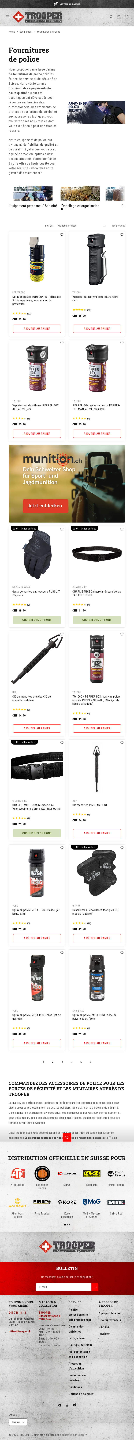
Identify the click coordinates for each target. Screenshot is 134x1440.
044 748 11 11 (17, 1312)
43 (81, 1061)
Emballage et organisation (80, 206)
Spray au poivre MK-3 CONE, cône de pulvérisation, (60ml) (94, 1016)
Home (12, 31)
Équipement (26, 31)
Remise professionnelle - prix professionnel (80, 1314)
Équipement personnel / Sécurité (33, 206)
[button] (7, 17)
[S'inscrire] (94, 1287)
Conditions (75, 1387)
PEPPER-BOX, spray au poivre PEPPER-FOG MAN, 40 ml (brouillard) (96, 407)
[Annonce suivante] (127, 4)
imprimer (104, 1333)
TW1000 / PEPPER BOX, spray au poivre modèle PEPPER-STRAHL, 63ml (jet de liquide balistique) (96, 700)
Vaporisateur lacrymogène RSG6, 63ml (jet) (95, 298)
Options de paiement (81, 1394)
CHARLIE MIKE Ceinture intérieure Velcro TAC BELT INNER (96, 593)
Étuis (125, 206)
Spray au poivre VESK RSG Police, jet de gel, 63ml (36, 1016)
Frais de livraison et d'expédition (79, 1354)
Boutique (104, 1327)
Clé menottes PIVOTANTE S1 (89, 805)
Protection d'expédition (76, 1366)
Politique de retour (80, 1345)
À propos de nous (109, 1313)
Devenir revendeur (110, 1320)
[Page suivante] (90, 1062)
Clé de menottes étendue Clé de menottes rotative (31, 698)
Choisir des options (37, 619)
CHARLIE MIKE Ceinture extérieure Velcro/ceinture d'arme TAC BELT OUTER (36, 806)
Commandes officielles (76, 1329)
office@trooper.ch (20, 1331)
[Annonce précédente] (7, 4)
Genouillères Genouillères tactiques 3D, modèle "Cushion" (95, 911)
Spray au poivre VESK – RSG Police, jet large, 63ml (36, 911)
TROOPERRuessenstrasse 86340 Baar (49, 1316)
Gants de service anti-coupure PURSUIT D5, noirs (36, 593)
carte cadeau (77, 1338)
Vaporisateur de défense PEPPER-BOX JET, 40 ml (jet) (35, 407)
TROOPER (25, 1435)
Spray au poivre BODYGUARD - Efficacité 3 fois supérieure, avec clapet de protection (36, 300)
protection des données (78, 1378)
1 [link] (43, 1061)
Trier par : (49, 225)
